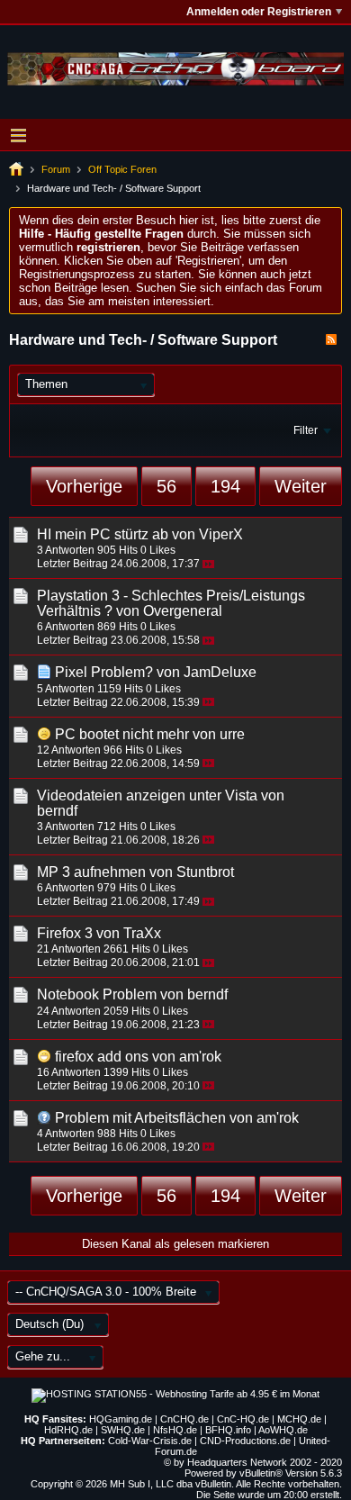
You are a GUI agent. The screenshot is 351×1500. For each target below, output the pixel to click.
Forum (55, 169)
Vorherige (84, 486)
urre (232, 734)
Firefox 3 (65, 933)
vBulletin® (261, 1473)
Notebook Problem (97, 994)
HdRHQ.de (68, 1429)
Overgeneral (182, 611)
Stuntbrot (205, 872)
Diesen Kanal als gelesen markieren (175, 1244)
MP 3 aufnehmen (91, 872)
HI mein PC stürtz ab (102, 534)
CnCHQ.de (184, 1419)
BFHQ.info (228, 1429)
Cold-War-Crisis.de (150, 1440)
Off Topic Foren (122, 169)
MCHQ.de (299, 1419)
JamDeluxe (220, 672)
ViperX (221, 534)
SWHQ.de (123, 1429)
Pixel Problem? (104, 672)
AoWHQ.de (283, 1429)
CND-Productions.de (245, 1440)
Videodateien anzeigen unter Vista (147, 795)
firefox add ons (101, 1056)
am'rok (200, 1056)
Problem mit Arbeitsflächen (140, 1117)
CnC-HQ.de (243, 1419)
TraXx (142, 933)
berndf (57, 810)
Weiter (300, 486)
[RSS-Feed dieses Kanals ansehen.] (331, 340)
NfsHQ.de (175, 1429)
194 (225, 486)
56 (166, 486)
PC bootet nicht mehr (122, 734)
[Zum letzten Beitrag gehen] (208, 564)
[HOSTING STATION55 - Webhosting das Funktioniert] (176, 1393)
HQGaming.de (120, 1419)
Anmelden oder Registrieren (258, 11)
